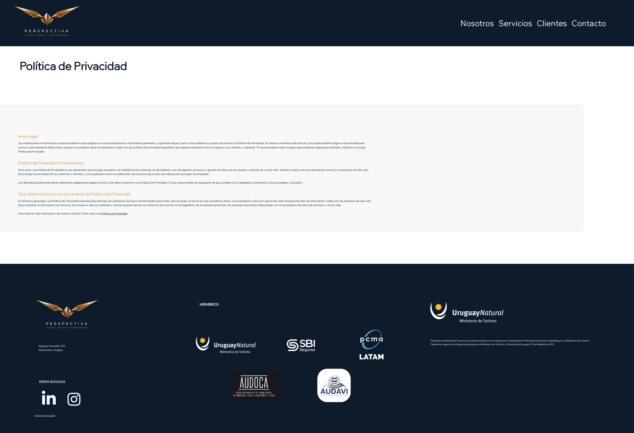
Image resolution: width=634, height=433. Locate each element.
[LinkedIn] (48, 399)
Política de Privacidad (114, 213)
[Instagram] (74, 399)
